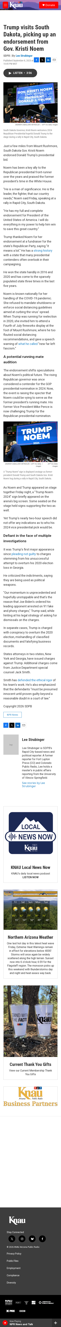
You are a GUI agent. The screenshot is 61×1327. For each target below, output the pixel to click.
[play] (5, 1322)
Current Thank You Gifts (30, 1064)
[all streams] (56, 1323)
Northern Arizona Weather (30, 937)
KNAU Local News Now (30, 867)
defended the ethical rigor (35, 680)
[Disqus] (30, 1162)
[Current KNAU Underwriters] (30, 1096)
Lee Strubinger (24, 55)
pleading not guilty (24, 554)
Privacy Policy (14, 1253)
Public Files (12, 1261)
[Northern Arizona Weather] (30, 910)
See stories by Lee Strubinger (33, 784)
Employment (14, 1268)
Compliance (13, 1275)
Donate (50, 5)
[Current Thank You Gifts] (30, 1021)
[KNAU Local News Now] (30, 833)
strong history (43, 250)
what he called (28, 344)
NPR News (12, 714)
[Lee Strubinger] (11, 745)
